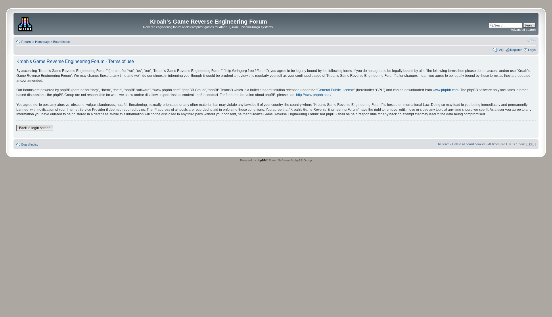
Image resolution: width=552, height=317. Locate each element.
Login (532, 49)
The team (442, 144)
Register (516, 49)
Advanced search (523, 29)
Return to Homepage (35, 41)
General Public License (335, 90)
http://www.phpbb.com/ (313, 95)
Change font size (531, 40)
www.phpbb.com (446, 90)
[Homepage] (26, 23)
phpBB (261, 160)
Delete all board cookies (469, 144)
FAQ (500, 49)
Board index (61, 41)
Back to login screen (35, 128)
